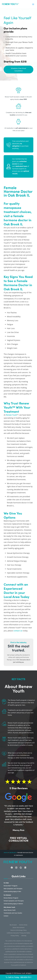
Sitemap (23, 935)
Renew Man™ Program (10, 886)
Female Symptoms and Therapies (14, 901)
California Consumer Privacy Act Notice (18, 933)
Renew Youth (11, 415)
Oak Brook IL (12, 852)
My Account (13, 925)
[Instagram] (16, 867)
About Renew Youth (10, 910)
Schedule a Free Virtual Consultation (18, 69)
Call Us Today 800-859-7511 (19, 977)
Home (6, 852)
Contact (6, 916)
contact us (18, 630)
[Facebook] (11, 867)
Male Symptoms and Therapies (13, 888)
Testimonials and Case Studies (13, 913)
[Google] (20, 867)
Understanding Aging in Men (12, 891)
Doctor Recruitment (18, 927)
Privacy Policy (15, 935)
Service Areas (23, 925)
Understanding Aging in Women (13, 903)
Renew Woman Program (11, 898)
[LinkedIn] (25, 867)
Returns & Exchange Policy (19, 930)
